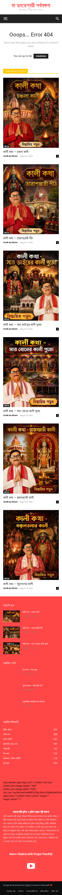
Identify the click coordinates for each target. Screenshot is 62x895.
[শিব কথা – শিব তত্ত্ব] (11, 674)
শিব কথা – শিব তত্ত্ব (29, 669)
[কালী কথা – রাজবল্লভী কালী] (31, 459)
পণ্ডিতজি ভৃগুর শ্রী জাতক (10, 156)
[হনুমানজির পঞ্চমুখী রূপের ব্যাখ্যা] (11, 706)
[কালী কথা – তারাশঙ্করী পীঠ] (31, 199)
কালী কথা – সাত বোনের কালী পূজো (21, 411)
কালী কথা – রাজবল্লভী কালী (18, 497)
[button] (57, 18)
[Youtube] (31, 866)
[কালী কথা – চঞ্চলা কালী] (31, 113)
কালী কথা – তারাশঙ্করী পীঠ (18, 238)
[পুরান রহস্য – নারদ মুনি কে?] (11, 690)
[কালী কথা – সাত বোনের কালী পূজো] (31, 372)
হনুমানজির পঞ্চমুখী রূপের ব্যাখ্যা (33, 701)
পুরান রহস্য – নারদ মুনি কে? (32, 685)
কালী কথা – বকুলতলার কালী (18, 584)
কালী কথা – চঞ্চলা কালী (16, 152)
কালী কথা (6, 146)
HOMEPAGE (41, 56)
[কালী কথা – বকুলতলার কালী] (31, 545)
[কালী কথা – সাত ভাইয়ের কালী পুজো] (31, 286)
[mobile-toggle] (5, 18)
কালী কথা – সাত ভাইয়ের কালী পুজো (22, 325)
